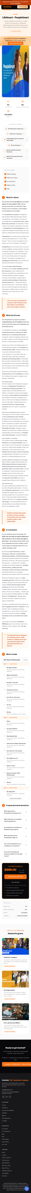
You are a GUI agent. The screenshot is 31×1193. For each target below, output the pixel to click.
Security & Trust (6, 1165)
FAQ (7, 189)
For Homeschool (6, 1131)
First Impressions (6, 1118)
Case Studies (5, 1139)
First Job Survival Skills (8, 1110)
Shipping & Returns (7, 1170)
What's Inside (10, 185)
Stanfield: (8, 6)
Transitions (5, 1107)
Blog (3, 1134)
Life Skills (4, 1120)
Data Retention (6, 1162)
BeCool (4, 1115)
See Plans (18, 3)
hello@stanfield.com (7, 1089)
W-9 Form (4, 1176)
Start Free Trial (23, 6)
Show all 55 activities (15, 798)
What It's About (10, 174)
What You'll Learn (11, 177)
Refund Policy (5, 1168)
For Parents (5, 1128)
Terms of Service (6, 1157)
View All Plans (15, 882)
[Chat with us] (26, 1188)
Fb (3, 1096)
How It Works (5, 1141)
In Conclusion (10, 181)
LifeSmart (4, 1113)
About (3, 1152)
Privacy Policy (5, 1160)
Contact (4, 1155)
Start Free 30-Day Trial (15, 43)
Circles (4, 1105)
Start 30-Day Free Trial (16, 876)
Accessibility (5, 1173)
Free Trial (4, 1144)
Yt (6, 1096)
